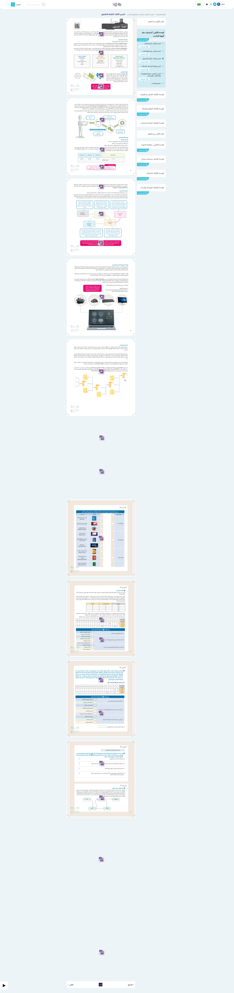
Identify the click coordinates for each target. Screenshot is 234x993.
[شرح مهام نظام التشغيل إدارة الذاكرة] (102, 149)
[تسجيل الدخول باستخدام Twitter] (214, 4)
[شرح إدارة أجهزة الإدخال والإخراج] (101, 296)
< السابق (131, 984)
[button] (198, 4)
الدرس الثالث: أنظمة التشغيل (113, 14)
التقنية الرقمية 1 (160, 14)
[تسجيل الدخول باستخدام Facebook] (218, 4)
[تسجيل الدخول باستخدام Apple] (207, 4)
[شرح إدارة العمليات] (101, 213)
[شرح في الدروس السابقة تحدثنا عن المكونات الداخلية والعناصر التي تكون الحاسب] (101, 34)
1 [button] (12, 4)
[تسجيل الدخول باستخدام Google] (211, 4)
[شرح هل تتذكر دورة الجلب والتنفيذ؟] (102, 119)
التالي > (70, 984)
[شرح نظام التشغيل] (101, 75)
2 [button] (7, 4)
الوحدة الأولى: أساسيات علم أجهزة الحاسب (140, 14)
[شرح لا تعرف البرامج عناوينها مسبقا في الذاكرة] (101, 186)
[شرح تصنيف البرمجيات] (100, 52)
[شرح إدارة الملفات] (101, 371)
